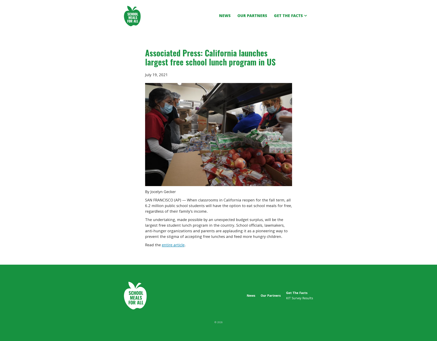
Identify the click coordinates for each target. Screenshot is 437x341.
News (251, 295)
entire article (173, 244)
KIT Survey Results (299, 298)
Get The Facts (296, 293)
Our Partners (271, 295)
